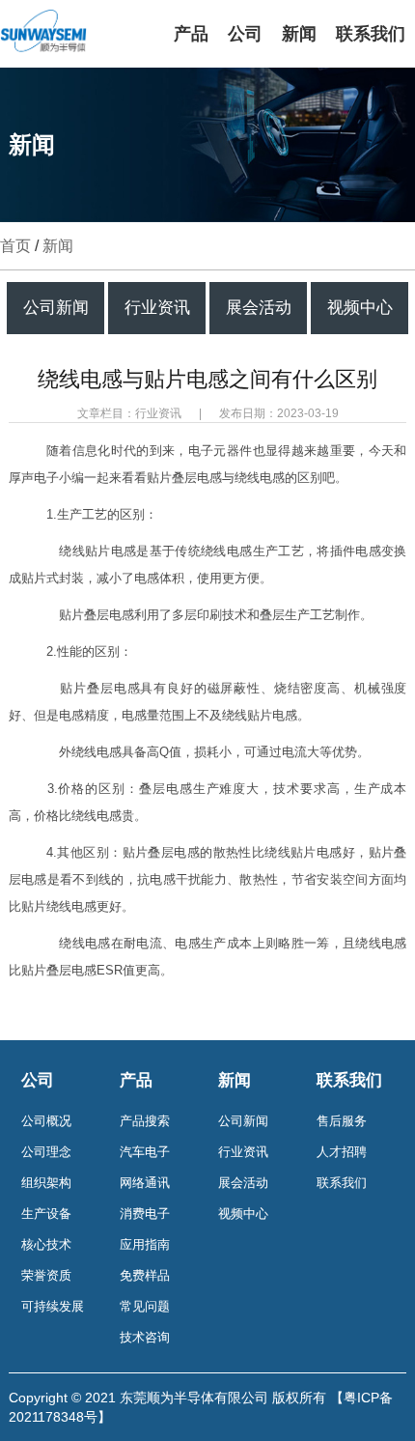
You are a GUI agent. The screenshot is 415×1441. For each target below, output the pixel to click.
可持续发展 (52, 1306)
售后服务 (342, 1121)
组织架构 (46, 1182)
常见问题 (145, 1306)
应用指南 (145, 1244)
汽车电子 (145, 1151)
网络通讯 (145, 1182)
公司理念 (46, 1151)
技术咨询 (145, 1337)
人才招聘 (342, 1151)
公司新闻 (56, 307)
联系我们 (370, 33)
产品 (191, 33)
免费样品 (145, 1275)
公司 (245, 33)
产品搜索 (145, 1121)
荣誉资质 (46, 1275)
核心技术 (46, 1244)
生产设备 (46, 1213)
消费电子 (145, 1213)
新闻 (299, 33)
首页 (15, 246)
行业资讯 (157, 307)
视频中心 (360, 307)
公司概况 (46, 1121)
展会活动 (258, 307)
